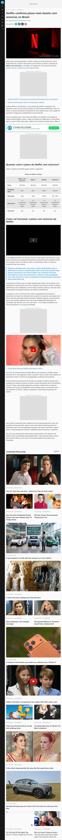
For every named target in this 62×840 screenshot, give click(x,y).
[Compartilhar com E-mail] (22, 24)
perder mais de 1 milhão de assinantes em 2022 (22, 68)
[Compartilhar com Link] (25, 24)
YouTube (23, 305)
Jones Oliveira (13, 20)
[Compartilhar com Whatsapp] (16, 24)
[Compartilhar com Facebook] (19, 24)
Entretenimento (20, 10)
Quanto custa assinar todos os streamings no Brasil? (26, 102)
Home (7, 10)
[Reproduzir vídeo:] (33, 350)
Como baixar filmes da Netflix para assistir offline (25, 368)
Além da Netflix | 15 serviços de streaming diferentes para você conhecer (33, 99)
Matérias (13, 10)
